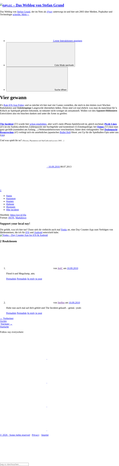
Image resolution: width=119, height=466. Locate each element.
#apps (9, 195)
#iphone (10, 204)
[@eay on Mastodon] (23, 358)
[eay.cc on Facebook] (70, 406)
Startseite (4, 326)
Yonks (64, 229)
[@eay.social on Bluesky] (70, 358)
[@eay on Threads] (70, 382)
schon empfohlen (38, 124)
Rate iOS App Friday (14, 105)
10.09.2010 (72, 268)
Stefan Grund (23, 11)
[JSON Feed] (23, 429)
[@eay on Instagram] (23, 406)
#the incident (12, 209)
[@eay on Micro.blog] (23, 382)
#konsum (10, 207)
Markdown (20, 217)
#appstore (11, 198)
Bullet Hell (65, 132)
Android (38, 232)
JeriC (60, 268)
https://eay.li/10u (18, 215)
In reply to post (34, 278)
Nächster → (6, 324)
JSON (11, 217)
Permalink (11, 278)
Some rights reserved (15, 435)
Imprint (44, 435)
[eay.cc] (32, 5)
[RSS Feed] (70, 429)
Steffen (61, 302)
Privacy (35, 435)
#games (10, 201)
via (2, 135)
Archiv (3, 321)
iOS (27, 232)
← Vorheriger (6, 318)
